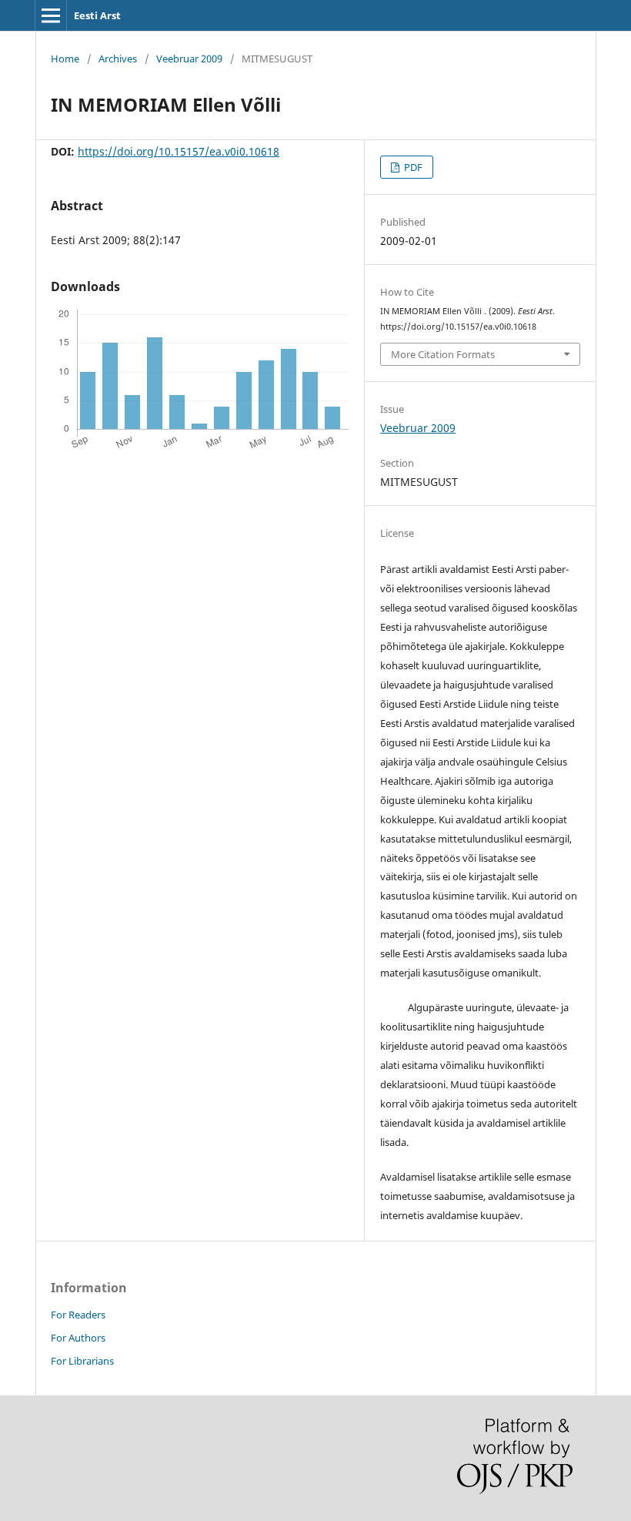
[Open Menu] (50, 15)
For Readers (78, 1315)
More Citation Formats (443, 354)
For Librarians (82, 1361)
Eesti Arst (97, 15)
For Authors (78, 1338)
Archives (117, 58)
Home (65, 58)
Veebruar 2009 (189, 58)
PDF (412, 167)
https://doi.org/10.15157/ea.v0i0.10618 (178, 151)
